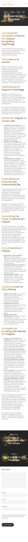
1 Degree (6, 12)
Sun (23, 12)
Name (4, 493)
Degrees (12, 12)
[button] (25, 3)
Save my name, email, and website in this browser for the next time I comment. (14, 516)
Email (4, 500)
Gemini (18, 12)
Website (4, 506)
